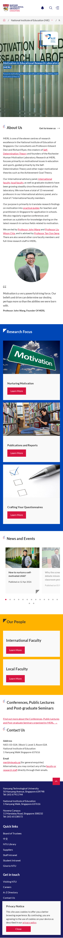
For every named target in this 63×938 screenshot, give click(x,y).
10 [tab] (44, 599)
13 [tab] (57, 599)
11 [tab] (48, 599)
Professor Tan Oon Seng (46, 233)
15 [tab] (33, 603)
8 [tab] (35, 599)
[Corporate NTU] (4, 20)
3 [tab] (14, 599)
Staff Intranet (10, 855)
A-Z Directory (10, 892)
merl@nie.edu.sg (12, 762)
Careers (7, 886)
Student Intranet (12, 860)
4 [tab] (18, 599)
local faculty (17, 182)
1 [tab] (5, 599)
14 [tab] (29, 603)
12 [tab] (53, 599)
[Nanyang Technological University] (21, 8)
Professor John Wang (29, 229)
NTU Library (9, 844)
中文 (5, 838)
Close (18, 928)
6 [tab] (27, 599)
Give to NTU (9, 865)
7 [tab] (31, 599)
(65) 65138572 (15, 816)
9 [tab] (40, 599)
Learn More (17, 390)
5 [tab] (23, 599)
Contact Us (9, 897)
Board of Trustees (12, 833)
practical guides (31, 207)
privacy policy (29, 922)
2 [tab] (10, 599)
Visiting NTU (10, 881)
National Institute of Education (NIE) (30, 20)
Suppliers (8, 849)
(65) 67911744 (15, 794)
